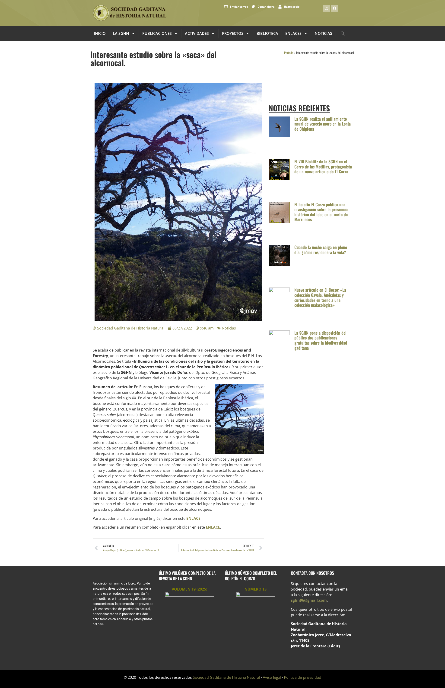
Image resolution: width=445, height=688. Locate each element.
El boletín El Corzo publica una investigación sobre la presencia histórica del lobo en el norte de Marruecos (321, 212)
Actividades (197, 33)
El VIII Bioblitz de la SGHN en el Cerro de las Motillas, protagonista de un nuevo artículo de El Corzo (323, 166)
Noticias (323, 33)
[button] (343, 33)
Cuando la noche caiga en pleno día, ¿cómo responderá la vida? (320, 249)
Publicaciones (157, 33)
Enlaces (293, 33)
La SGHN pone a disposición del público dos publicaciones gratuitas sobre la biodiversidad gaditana (320, 340)
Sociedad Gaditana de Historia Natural (226, 677)
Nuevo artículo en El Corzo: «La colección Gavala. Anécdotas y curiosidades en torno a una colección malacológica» (320, 297)
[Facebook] (334, 8)
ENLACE (193, 518)
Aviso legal (272, 677)
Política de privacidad (302, 677)
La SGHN (121, 33)
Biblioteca (267, 33)
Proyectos (232, 33)
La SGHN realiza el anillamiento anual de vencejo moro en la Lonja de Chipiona (322, 124)
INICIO (100, 33)
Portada (288, 52)
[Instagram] (326, 8)
